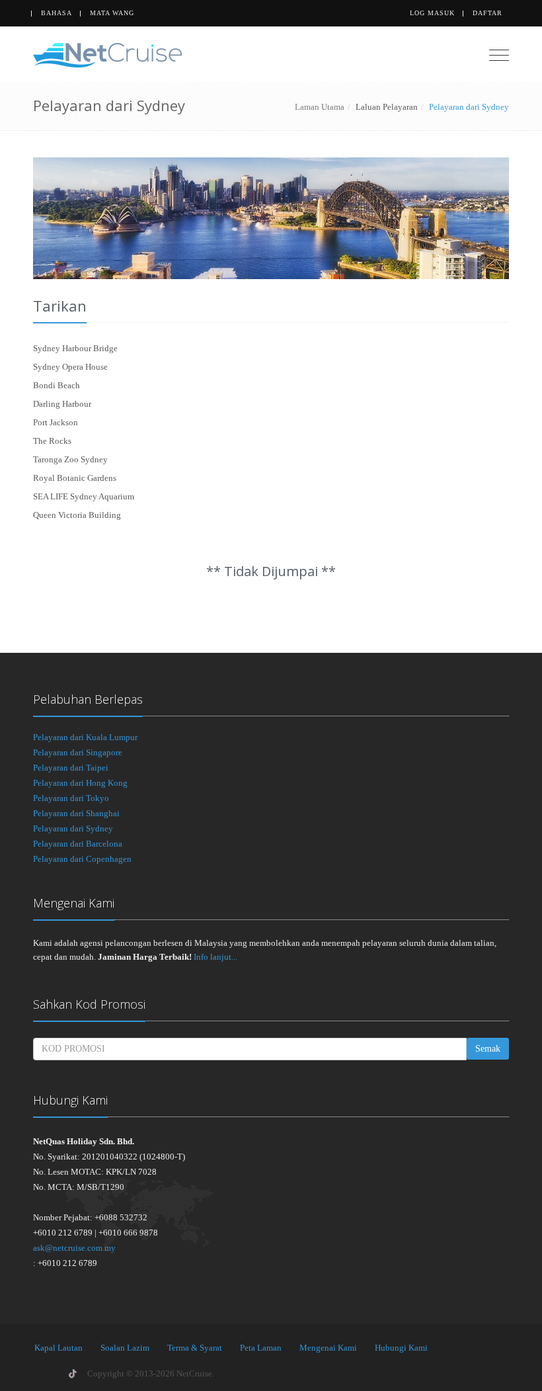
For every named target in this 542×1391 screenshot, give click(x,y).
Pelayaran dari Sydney (73, 828)
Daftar (487, 13)
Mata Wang (112, 13)
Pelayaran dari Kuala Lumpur (85, 737)
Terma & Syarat (194, 1348)
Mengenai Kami (328, 1348)
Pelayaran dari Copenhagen (82, 859)
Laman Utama (319, 107)
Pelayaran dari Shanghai (76, 813)
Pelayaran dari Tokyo (71, 798)
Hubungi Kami (401, 1348)
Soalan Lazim (124, 1348)
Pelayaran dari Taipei (70, 768)
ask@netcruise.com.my (74, 1248)
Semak (487, 1049)
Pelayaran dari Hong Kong (80, 783)
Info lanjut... (215, 957)
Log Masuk (432, 13)
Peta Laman (261, 1348)
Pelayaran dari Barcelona (77, 844)
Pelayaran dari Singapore (77, 752)
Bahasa (56, 13)
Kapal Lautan (58, 1348)
